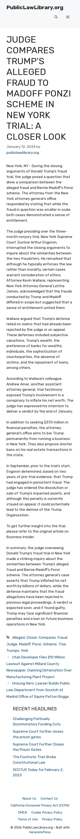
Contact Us (49, 798)
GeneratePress (40, 832)
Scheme (50, 644)
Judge (11, 644)
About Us (29, 798)
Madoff (25, 644)
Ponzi (36, 644)
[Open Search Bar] (56, 17)
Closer (31, 637)
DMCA (22, 812)
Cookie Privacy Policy (46, 812)
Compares (47, 637)
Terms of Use (28, 819)
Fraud (62, 637)
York (24, 650)
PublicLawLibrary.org (34, 7)
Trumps (12, 650)
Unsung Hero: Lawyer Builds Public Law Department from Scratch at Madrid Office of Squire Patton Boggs (38, 689)
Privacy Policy (52, 819)
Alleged (18, 637)
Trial (62, 644)
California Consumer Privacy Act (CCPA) (40, 805)
